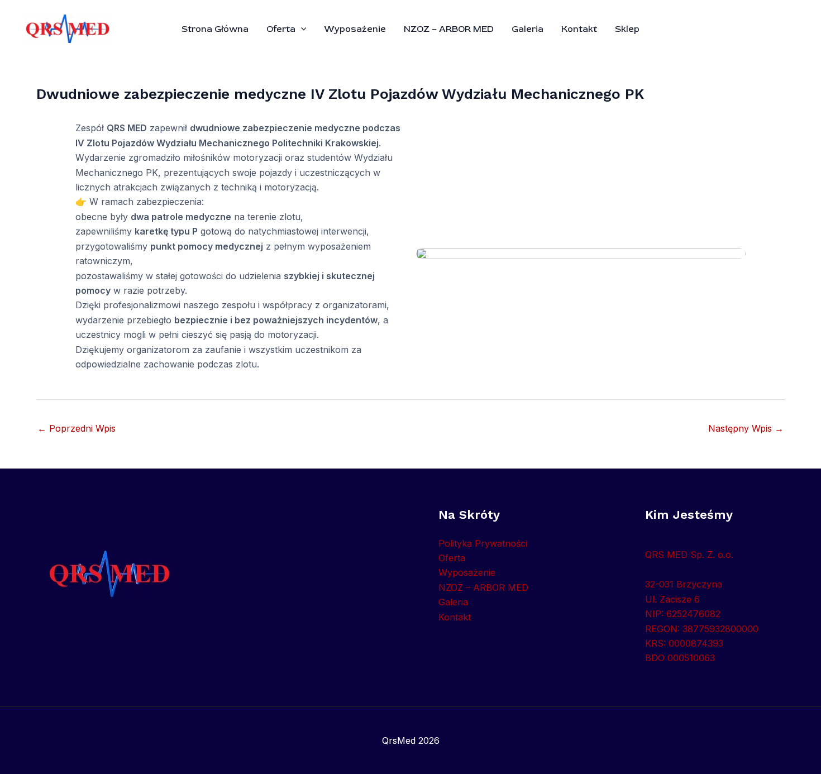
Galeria (527, 29)
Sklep (627, 29)
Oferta (280, 29)
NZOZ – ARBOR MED (449, 29)
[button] (301, 29)
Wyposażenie (355, 29)
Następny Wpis (746, 428)
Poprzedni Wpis (76, 428)
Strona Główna (215, 29)
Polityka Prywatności (482, 543)
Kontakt (579, 29)
